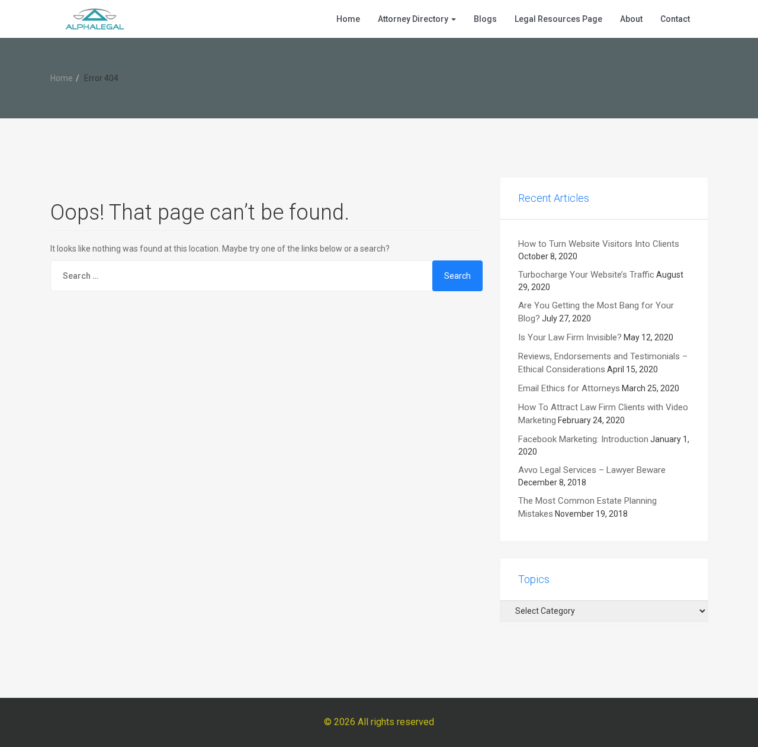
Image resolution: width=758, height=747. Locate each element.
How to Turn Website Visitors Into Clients (598, 244)
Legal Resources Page (558, 19)
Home (348, 19)
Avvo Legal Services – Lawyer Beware (592, 470)
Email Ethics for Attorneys (569, 388)
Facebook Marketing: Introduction (583, 439)
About (631, 19)
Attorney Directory (414, 19)
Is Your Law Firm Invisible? (570, 337)
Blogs (485, 19)
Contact (675, 19)
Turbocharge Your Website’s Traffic (586, 274)
